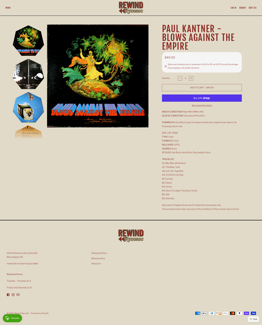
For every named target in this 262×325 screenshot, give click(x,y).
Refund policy (98, 258)
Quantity (165, 78)
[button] (242, 8)
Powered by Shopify (40, 313)
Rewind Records (21, 313)
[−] (180, 78)
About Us (96, 263)
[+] (191, 78)
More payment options (202, 105)
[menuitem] (28, 41)
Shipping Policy (99, 253)
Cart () (252, 8)
